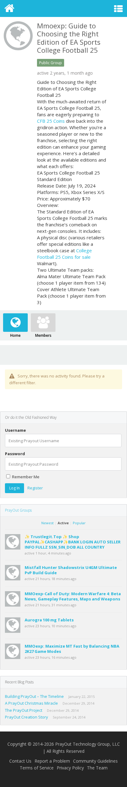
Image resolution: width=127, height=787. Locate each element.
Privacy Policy (70, 768)
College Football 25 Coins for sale (64, 253)
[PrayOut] (63, 8)
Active (63, 523)
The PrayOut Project (23, 710)
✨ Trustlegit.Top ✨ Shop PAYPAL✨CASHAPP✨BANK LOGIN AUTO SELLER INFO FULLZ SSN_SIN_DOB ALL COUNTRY (73, 542)
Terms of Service (37, 768)
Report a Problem (52, 761)
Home (15, 335)
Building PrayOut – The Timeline (34, 696)
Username (15, 430)
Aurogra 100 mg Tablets (49, 620)
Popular (79, 523)
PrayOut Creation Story (26, 717)
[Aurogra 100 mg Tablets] (14, 631)
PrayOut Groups (18, 510)
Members (43, 335)
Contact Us (20, 761)
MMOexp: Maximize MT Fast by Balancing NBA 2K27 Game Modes (72, 648)
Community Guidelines (95, 761)
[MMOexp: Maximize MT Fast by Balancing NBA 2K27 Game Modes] (14, 657)
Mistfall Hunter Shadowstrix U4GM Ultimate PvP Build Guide (71, 570)
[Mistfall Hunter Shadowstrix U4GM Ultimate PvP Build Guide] (14, 579)
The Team (97, 768)
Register (35, 488)
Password (15, 454)
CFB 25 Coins (51, 121)
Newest (47, 523)
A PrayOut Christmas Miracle (31, 703)
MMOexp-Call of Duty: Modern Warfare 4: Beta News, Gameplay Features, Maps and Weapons (73, 596)
